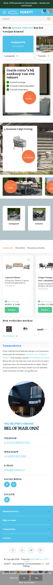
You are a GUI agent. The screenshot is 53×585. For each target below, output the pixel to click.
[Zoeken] (48, 18)
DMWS (33, 559)
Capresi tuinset (12, 277)
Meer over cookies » (27, 582)
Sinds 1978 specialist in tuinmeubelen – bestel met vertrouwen (26, 4)
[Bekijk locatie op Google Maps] (7, 499)
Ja (24, 578)
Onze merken (9, 336)
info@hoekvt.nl (14, 470)
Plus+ (40, 559)
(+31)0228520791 (17, 442)
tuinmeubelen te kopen (39, 358)
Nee (36, 578)
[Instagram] (14, 484)
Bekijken (12, 310)
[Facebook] (7, 484)
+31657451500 (15, 456)
